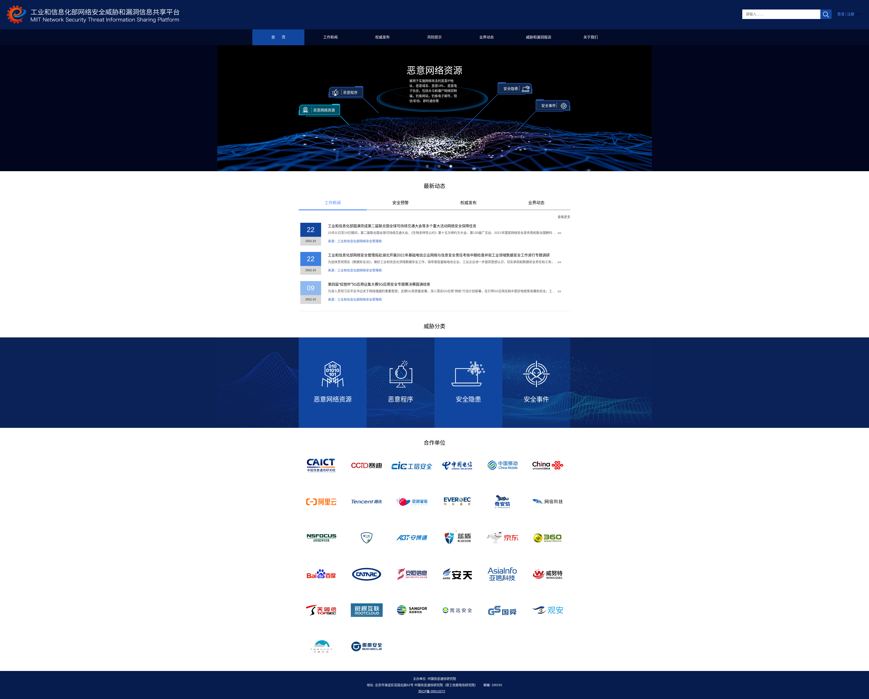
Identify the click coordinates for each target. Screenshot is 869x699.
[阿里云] (321, 501)
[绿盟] (321, 537)
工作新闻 (330, 37)
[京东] (502, 537)
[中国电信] (457, 465)
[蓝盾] (457, 537)
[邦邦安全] (366, 646)
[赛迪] (367, 465)
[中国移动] (502, 465)
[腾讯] (366, 501)
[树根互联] (367, 610)
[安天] (457, 574)
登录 (841, 14)
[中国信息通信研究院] (321, 465)
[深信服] (412, 610)
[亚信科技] (502, 574)
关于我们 (590, 37)
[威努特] (548, 574)
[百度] (321, 574)
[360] (547, 537)
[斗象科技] (321, 646)
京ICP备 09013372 (431, 691)
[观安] (547, 610)
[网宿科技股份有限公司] (547, 501)
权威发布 (382, 37)
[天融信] (321, 610)
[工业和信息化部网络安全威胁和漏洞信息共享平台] (93, 14)
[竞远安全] (457, 610)
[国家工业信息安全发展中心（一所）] (412, 465)
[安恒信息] (411, 574)
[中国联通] (547, 465)
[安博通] (412, 537)
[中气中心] (366, 574)
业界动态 (486, 37)
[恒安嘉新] (457, 501)
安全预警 (400, 203)
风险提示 (434, 37)
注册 (850, 14)
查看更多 (564, 217)
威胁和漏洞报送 (538, 37)
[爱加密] (366, 537)
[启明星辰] (412, 501)
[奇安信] (502, 501)
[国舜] (502, 610)
